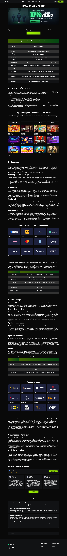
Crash (39, 122)
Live (26, 122)
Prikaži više (33, 491)
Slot (52, 122)
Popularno (13, 122)
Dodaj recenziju (53, 471)
